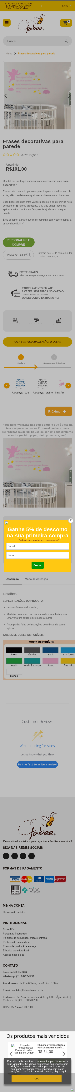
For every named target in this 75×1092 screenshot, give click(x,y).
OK (36, 1078)
